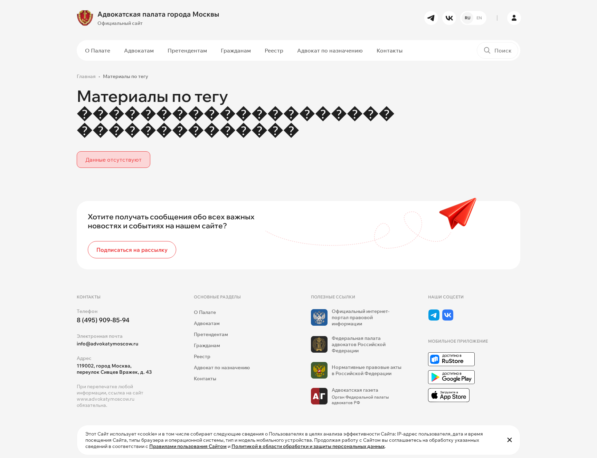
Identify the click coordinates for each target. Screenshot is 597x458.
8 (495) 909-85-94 (103, 320)
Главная (86, 76)
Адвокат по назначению (330, 50)
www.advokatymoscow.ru (105, 399)
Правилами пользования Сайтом (188, 446)
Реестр (274, 50)
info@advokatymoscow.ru (107, 344)
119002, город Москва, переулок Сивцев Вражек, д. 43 (114, 369)
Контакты (389, 50)
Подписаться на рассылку (132, 249)
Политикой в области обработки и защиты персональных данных (308, 446)
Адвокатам (139, 50)
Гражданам (236, 50)
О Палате (97, 50)
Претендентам (187, 50)
